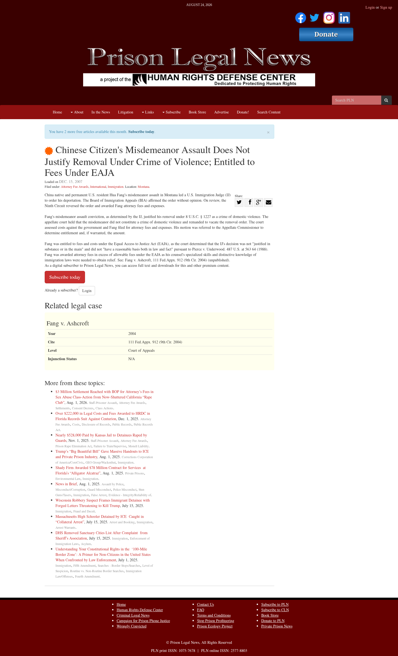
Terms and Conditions (214, 615)
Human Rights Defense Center (140, 609)
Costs (76, 424)
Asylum (86, 544)
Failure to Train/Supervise (110, 446)
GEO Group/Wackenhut (101, 462)
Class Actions (104, 408)
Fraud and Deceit (84, 511)
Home (57, 112)
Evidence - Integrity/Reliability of (130, 495)
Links (149, 112)
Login (370, 7)
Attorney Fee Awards (75, 186)
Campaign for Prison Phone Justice (143, 620)
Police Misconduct (124, 489)
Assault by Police (112, 484)
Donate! (243, 112)
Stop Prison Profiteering (215, 620)
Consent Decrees (82, 408)
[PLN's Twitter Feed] (314, 16)
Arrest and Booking (122, 522)
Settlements (63, 408)
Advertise (221, 112)
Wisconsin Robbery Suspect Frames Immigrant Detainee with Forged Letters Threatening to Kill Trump (103, 502)
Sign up (386, 7)
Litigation (125, 112)
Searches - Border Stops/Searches (119, 565)
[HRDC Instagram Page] (329, 16)
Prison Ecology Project (215, 626)
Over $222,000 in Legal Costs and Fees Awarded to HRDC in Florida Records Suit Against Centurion (103, 416)
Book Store (197, 112)
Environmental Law (68, 479)
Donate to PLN (273, 620)
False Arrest (98, 495)
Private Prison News (276, 626)
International (98, 186)
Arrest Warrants (66, 527)
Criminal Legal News (133, 615)
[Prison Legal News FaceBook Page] (300, 16)
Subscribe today (141, 131)
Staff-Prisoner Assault (103, 403)
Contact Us (205, 604)
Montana (143, 186)
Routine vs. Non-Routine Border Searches (97, 571)
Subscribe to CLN (275, 609)
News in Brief (66, 483)
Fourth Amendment (87, 576)
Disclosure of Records (96, 424)
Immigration (115, 186)
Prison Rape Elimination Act (74, 446)
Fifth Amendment (84, 565)
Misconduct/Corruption (70, 489)
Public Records (122, 424)
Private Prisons (134, 473)
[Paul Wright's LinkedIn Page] (344, 16)
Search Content (268, 112)
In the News (101, 112)
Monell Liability (138, 446)
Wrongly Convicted (131, 626)
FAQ (200, 609)
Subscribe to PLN (275, 604)
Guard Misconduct (99, 489)
